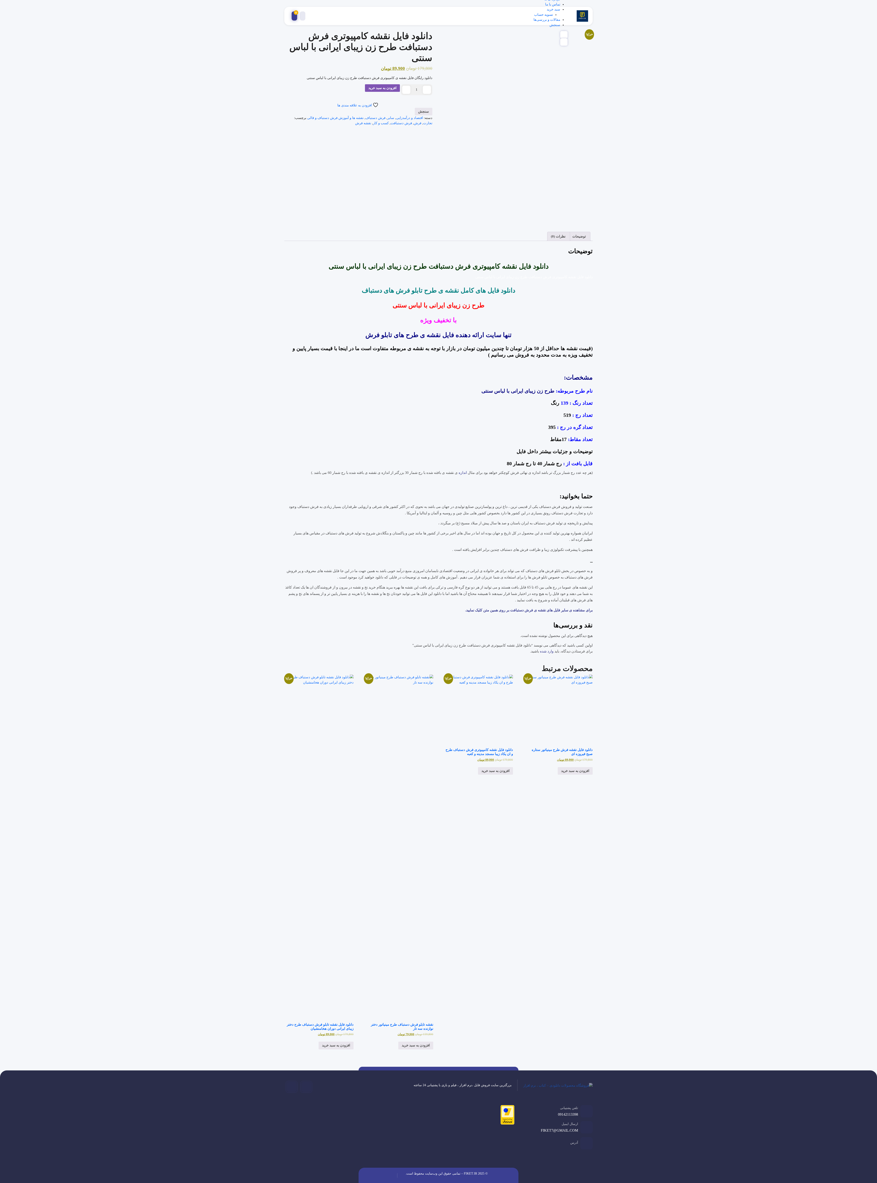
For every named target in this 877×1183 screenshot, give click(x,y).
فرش (417, 123)
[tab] (579, 236)
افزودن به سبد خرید (382, 88)
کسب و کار (381, 123)
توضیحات (579, 236)
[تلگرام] (306, 1087)
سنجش (554, 25)
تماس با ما (552, 4)
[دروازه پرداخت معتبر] (506, 1115)
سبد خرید (553, 9)
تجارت (427, 123)
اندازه (463, 473)
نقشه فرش (363, 123)
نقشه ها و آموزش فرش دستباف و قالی (335, 118)
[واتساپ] (292, 1087)
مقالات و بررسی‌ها (547, 19)
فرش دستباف (375, 118)
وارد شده (547, 651)
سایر (390, 118)
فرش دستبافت (401, 123)
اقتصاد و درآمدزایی (409, 118)
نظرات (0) (558, 236)
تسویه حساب (543, 14)
